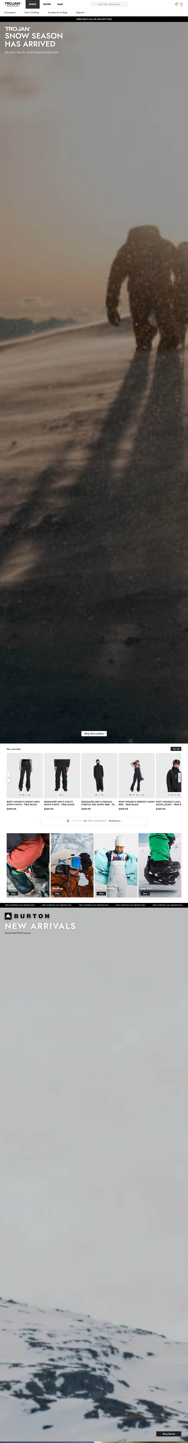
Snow (32, 4)
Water (47, 4)
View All (176, 749)
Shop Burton (169, 1434)
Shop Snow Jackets (94, 733)
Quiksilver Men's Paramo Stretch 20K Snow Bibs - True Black (99, 803)
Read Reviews (115, 821)
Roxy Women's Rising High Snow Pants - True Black (23, 803)
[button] (181, 4)
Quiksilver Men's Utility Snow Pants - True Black (59, 803)
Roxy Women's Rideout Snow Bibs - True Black (137, 803)
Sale (60, 4)
